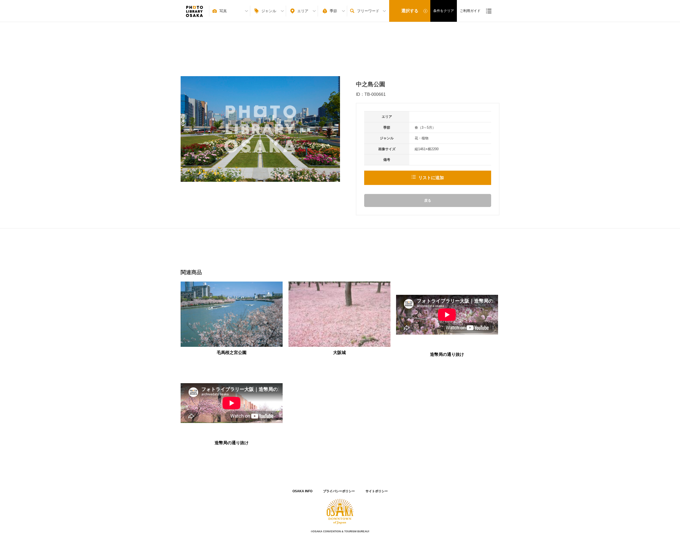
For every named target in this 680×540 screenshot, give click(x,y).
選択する (409, 10)
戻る (427, 200)
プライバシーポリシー (339, 491)
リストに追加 (431, 177)
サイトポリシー (377, 491)
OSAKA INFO (302, 491)
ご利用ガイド (470, 11)
